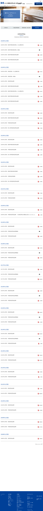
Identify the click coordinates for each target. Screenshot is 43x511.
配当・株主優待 (19, 505)
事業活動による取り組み (30, 498)
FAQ (17, 509)
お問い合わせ (38, 3)
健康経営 (28, 503)
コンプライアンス (10, 499)
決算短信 (6, 27)
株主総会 (18, 506)
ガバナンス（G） (29, 509)
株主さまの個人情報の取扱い (20, 502)
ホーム (2, 5)
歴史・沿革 (9, 498)
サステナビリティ (29, 3)
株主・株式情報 (19, 504)
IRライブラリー (19, 498)
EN (40, 1)
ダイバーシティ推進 (30, 502)
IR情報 (23, 3)
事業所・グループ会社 (10, 501)
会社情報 (19, 3)
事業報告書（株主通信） (26, 27)
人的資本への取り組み (30, 505)
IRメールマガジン (19, 510)
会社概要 (9, 497)
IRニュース (18, 497)
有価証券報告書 (16, 27)
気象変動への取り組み (39, 499)
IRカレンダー (19, 499)
